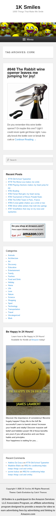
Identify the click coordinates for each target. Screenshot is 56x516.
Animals (11, 255)
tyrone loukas (13, 472)
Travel (10, 312)
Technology (13, 306)
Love (10, 291)
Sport (10, 303)
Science (11, 297)
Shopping (12, 300)
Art (9, 261)
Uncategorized (14, 315)
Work (10, 318)
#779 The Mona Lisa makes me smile (23, 182)
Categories (11, 250)
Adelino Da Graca (15, 463)
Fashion (11, 276)
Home (10, 285)
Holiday (11, 282)
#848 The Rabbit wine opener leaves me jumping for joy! (26, 72)
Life (9, 288)
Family (11, 273)
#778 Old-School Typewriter (19, 179)
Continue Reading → (25, 139)
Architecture (13, 258)
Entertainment (14, 270)
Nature (10, 294)
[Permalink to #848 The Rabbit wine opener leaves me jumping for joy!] (28, 121)
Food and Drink (14, 279)
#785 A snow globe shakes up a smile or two (26, 203)
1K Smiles (28, 7)
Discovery (12, 264)
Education (12, 267)
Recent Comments (15, 458)
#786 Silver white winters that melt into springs (27, 206)
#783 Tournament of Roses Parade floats (25, 197)
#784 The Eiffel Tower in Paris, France (24, 200)
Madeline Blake (14, 466)
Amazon (35, 340)
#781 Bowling (13, 191)
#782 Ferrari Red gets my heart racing (23, 194)
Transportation (14, 309)
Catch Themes (40, 492)
